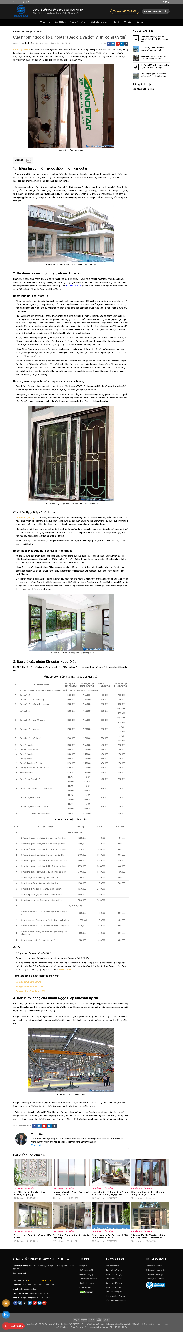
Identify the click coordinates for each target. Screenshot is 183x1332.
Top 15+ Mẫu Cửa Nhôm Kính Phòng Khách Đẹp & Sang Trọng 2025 (110, 1193)
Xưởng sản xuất (86, 1270)
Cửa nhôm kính (77, 22)
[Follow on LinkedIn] (39, 1303)
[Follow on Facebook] (161, 2)
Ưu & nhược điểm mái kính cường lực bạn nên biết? (152, 48)
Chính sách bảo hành (155, 1266)
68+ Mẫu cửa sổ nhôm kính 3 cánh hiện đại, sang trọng (30, 1193)
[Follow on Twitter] (166, 2)
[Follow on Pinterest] (35, 1303)
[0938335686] (29, 1)
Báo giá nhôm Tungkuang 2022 (31, 991)
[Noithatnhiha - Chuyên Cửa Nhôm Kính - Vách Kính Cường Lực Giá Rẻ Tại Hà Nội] (14, 1)
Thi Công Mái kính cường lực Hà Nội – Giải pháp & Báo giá (155, 66)
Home (16, 31)
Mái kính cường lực (114, 1292)
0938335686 (65, 969)
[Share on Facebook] (109, 44)
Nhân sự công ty (86, 1274)
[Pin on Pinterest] (118, 44)
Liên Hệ (139, 22)
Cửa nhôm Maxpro (114, 1283)
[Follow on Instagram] (163, 2)
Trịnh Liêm (29, 43)
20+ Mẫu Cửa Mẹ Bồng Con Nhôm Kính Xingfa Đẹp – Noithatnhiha (148, 1236)
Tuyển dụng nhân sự (88, 1279)
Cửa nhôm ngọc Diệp (25, 517)
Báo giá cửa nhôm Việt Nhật (30, 986)
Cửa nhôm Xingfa (113, 1279)
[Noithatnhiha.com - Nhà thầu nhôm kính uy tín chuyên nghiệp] (21, 11)
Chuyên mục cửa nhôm (32, 31)
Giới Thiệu (59, 22)
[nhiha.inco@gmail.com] (19, 1)
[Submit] (166, 11)
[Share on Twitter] (113, 44)
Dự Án (117, 22)
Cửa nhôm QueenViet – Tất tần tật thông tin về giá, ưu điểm (148, 1193)
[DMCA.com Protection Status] (86, 1292)
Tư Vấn (127, 22)
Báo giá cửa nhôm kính (143, 89)
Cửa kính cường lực (114, 1270)
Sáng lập (83, 1266)
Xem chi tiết (36, 1145)
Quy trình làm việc (86, 1283)
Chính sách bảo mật (154, 1274)
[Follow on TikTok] (25, 1303)
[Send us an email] (168, 2)
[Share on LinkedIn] (122, 44)
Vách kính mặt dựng (100, 22)
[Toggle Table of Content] (27, 160)
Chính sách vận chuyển (155, 1270)
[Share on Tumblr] (126, 44)
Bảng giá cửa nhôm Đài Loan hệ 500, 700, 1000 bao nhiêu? (110, 1236)
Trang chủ (45, 22)
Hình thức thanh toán (155, 1279)
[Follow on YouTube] (44, 1303)
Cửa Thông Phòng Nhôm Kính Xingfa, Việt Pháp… (71, 1236)
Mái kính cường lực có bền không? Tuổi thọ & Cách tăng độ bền (155, 39)
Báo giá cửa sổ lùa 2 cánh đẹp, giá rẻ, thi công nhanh (71, 1193)
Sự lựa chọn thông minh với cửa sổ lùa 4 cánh (32, 1236)
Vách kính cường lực (114, 1274)
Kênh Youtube (85, 1287)
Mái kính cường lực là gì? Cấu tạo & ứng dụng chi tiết (153, 57)
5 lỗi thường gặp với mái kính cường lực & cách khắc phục (153, 75)
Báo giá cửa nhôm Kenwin (28, 982)
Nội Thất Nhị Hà (73, 285)
